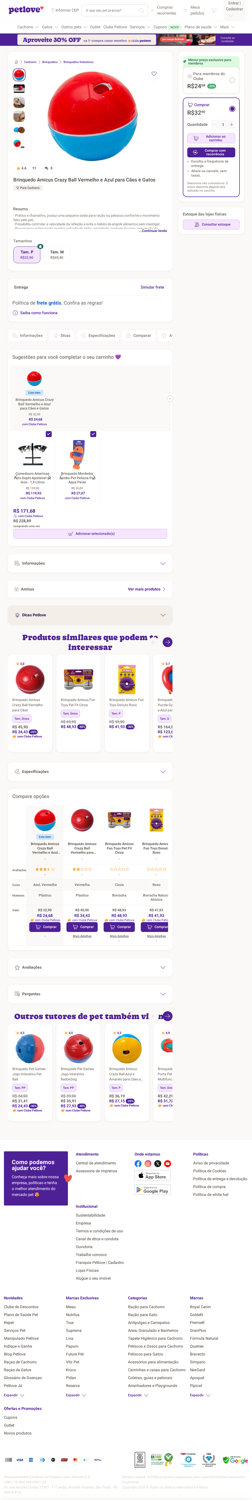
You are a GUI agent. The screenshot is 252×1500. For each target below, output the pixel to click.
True (70, 1322)
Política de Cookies (209, 1171)
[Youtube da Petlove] (167, 1163)
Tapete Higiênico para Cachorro (155, 1338)
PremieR (197, 1322)
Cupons (10, 1417)
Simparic (197, 1362)
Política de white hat (210, 1194)
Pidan (71, 1377)
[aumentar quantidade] (231, 125)
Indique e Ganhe (18, 1346)
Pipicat (196, 1385)
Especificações (102, 335)
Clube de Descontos (21, 1306)
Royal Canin (200, 1306)
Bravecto (197, 1354)
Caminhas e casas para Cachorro (157, 1370)
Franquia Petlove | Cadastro (100, 1262)
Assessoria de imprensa (96, 1171)
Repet (9, 1322)
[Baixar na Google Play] (162, 1190)
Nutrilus (72, 1314)
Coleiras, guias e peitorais (150, 1377)
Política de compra (209, 1186)
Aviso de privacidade (211, 1163)
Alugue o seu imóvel (93, 1278)
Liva (69, 1338)
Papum (72, 1346)
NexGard (197, 1370)
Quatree (197, 1346)
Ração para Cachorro (146, 1306)
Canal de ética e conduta (97, 1239)
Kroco (71, 1370)
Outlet (9, 1425)
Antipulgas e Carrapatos (149, 1322)
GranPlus (198, 1330)
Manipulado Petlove (21, 1338)
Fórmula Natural (204, 1338)
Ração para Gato (142, 1314)
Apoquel (197, 1377)
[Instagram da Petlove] (147, 1163)
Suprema (74, 1330)
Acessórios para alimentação (153, 1362)
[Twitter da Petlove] (157, 1163)
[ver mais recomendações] (168, 642)
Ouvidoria (84, 1246)
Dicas (65, 335)
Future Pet (75, 1354)
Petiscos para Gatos (145, 1354)
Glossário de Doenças (23, 1377)
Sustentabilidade (90, 1215)
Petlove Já (13, 1385)
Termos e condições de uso (99, 1231)
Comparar (142, 335)
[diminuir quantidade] (215, 125)
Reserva (73, 1385)
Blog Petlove (15, 1354)
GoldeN (196, 1314)
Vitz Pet (72, 1362)
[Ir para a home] (26, 13)
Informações (31, 335)
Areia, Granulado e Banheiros (153, 1330)
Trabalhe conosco (91, 1254)
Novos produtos (18, 1433)
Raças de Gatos (17, 1370)
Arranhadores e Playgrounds (152, 1385)
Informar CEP (67, 10)
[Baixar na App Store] (162, 1176)
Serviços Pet (14, 1330)
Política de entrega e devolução (220, 1178)
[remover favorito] (154, 74)
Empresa (83, 1223)
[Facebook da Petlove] (138, 1163)
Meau (71, 1306)
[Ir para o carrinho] (214, 10)
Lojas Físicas (87, 1270)
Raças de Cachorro (20, 1362)
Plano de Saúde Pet (21, 1314)
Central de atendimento (96, 1163)
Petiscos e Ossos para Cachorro (155, 1346)
